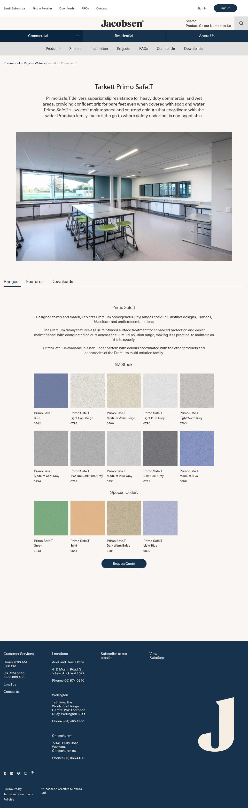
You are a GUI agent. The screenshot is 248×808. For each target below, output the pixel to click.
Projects (123, 48)
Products (53, 48)
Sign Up (225, 8)
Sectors (75, 48)
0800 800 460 (14, 676)
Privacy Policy (13, 789)
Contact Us (166, 48)
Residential (124, 35)
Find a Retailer (42, 8)
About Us (207, 35)
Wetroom (41, 63)
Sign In (202, 8)
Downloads (67, 8)
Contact (101, 8)
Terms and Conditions (18, 794)
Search (191, 20)
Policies (9, 799)
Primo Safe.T (123, 307)
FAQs (85, 8)
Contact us (12, 691)
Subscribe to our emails (114, 655)
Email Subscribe (14, 8)
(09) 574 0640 (14, 673)
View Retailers (156, 655)
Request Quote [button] (124, 563)
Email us (10, 684)
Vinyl (27, 63)
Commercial (38, 35)
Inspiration (99, 48)
